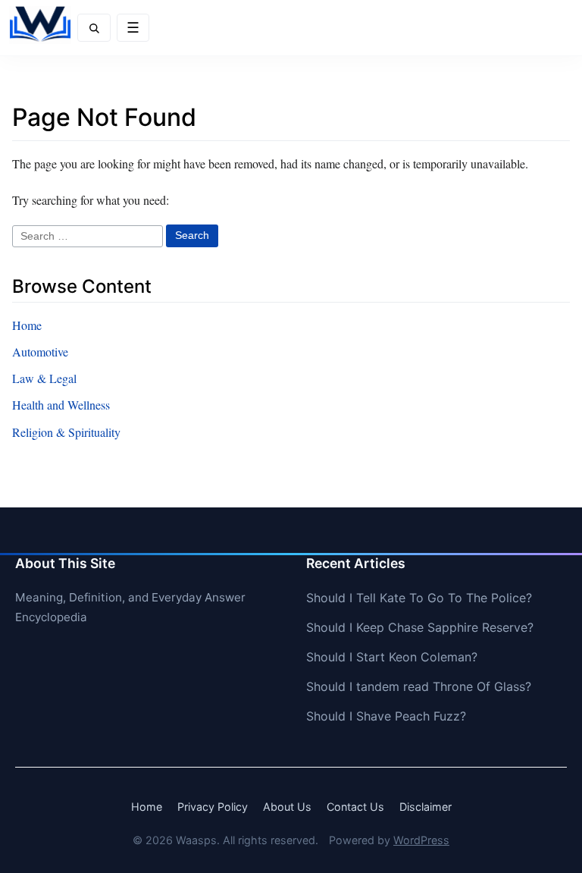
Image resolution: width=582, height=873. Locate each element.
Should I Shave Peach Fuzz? (386, 716)
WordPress (421, 840)
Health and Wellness (61, 405)
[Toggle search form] (94, 28)
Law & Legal (44, 378)
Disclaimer (425, 806)
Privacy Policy (212, 806)
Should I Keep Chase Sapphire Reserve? (420, 627)
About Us (287, 806)
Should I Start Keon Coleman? (391, 656)
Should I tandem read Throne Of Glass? (418, 686)
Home (27, 325)
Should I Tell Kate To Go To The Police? (419, 597)
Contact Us (355, 806)
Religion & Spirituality (66, 432)
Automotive (40, 352)
